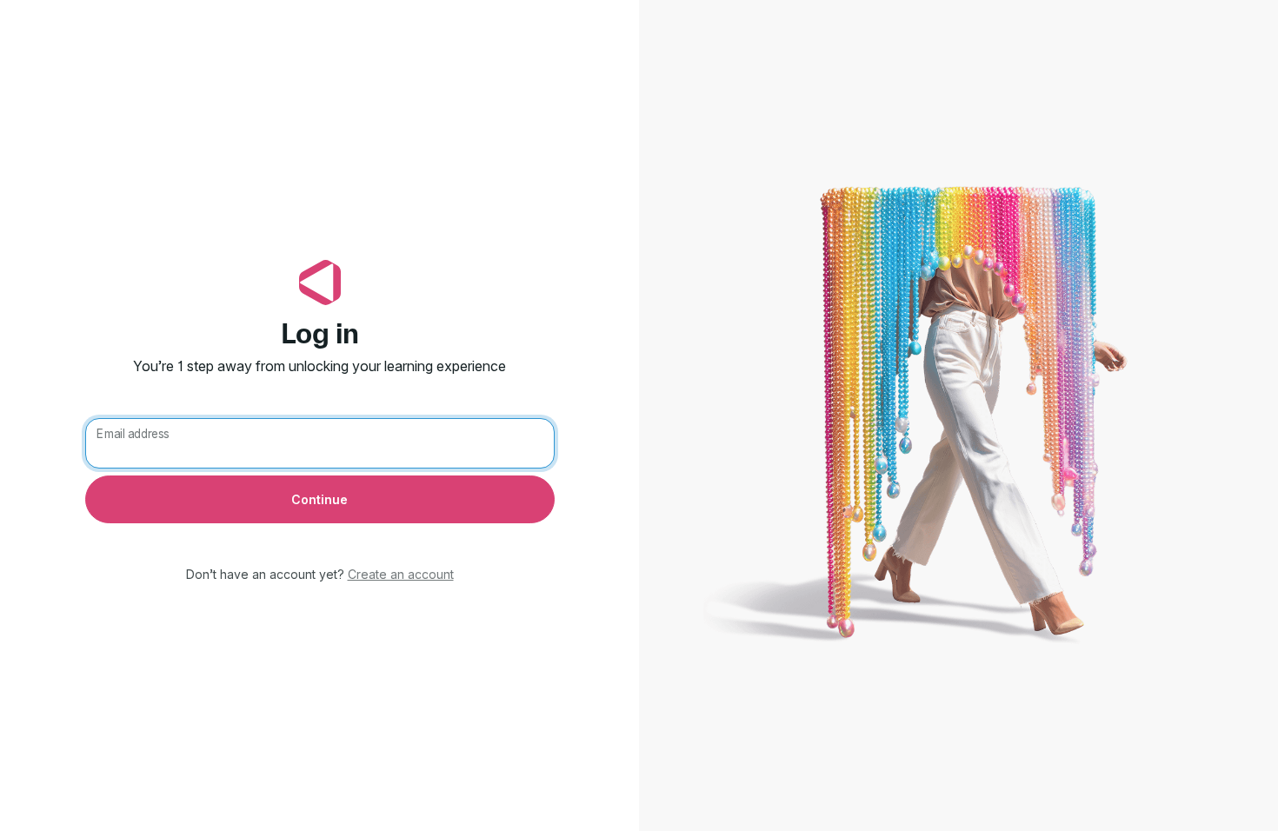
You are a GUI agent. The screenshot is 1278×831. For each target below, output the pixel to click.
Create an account (401, 574)
